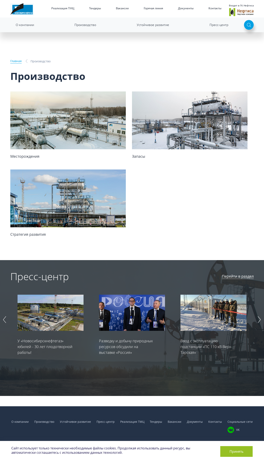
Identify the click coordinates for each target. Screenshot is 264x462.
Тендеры (95, 8)
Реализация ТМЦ (62, 8)
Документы (186, 8)
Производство (85, 25)
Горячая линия (153, 8)
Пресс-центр (219, 25)
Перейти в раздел (238, 276)
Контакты (215, 8)
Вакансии (122, 8)
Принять (236, 451)
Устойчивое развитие (153, 25)
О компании (25, 25)
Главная (16, 61)
